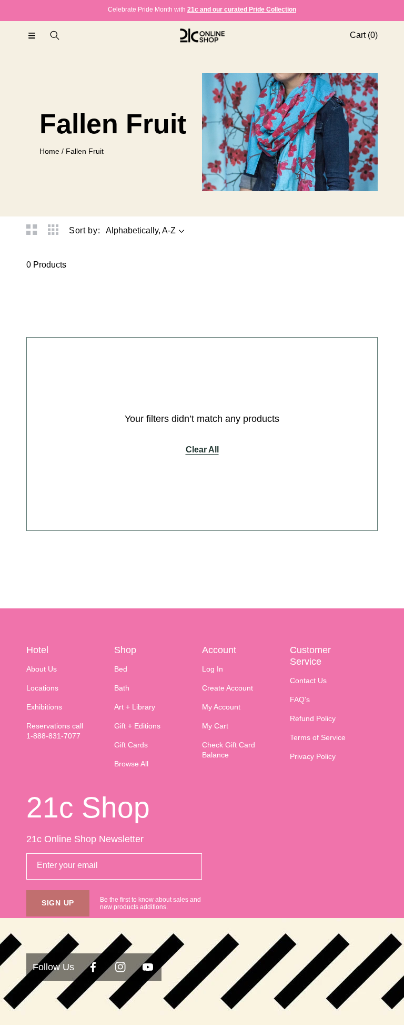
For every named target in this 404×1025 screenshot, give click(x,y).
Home (49, 151)
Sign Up (58, 903)
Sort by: (84, 230)
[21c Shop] (202, 35)
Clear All (202, 449)
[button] (31, 35)
